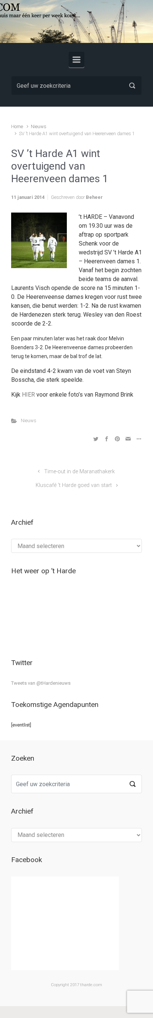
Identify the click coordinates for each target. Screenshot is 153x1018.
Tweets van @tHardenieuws (41, 683)
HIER (28, 394)
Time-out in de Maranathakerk (79, 471)
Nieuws (38, 126)
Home (17, 126)
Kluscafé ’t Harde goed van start (74, 485)
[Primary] (76, 59)
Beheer (94, 197)
